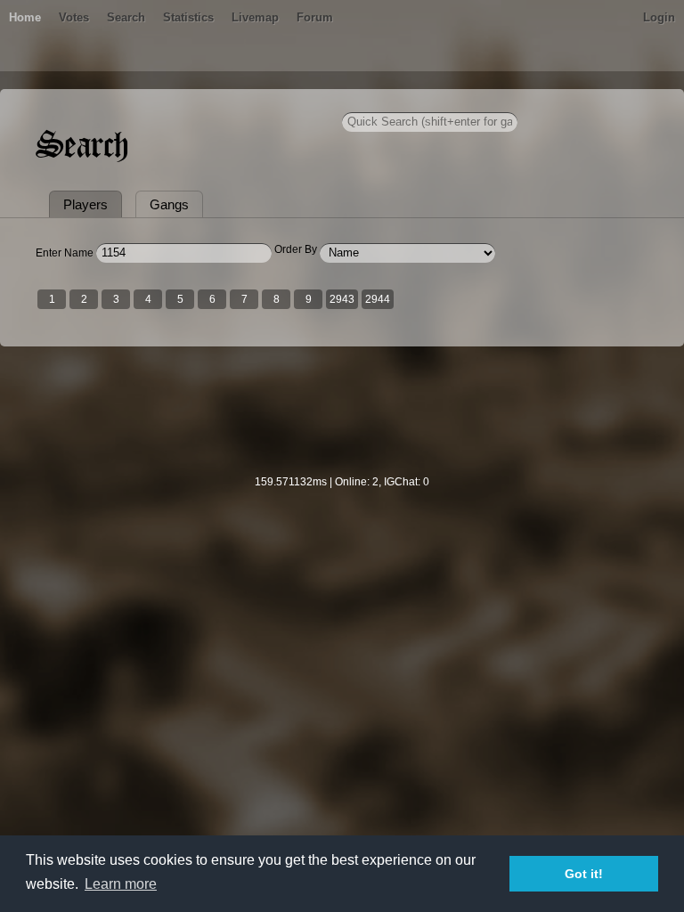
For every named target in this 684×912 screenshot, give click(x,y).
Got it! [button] (584, 874)
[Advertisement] (342, 422)
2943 (342, 299)
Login (659, 17)
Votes (74, 17)
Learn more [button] (121, 884)
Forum (315, 17)
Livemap (255, 17)
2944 (377, 299)
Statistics (188, 17)
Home (25, 17)
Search (126, 17)
